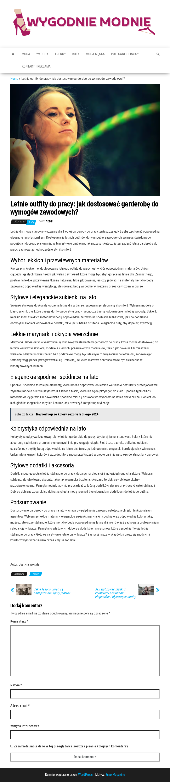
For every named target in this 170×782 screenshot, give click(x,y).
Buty (76, 54)
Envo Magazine (115, 775)
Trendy (60, 54)
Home (14, 79)
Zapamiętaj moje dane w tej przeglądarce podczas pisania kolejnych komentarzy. (71, 746)
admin (49, 221)
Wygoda (42, 54)
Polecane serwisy (125, 54)
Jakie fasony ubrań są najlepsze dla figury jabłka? (52, 591)
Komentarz (19, 621)
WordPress (85, 775)
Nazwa (16, 685)
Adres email (20, 705)
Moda (26, 54)
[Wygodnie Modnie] (13, 54)
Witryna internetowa (24, 726)
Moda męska (95, 54)
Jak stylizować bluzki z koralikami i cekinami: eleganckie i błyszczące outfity (115, 593)
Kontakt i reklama (36, 66)
